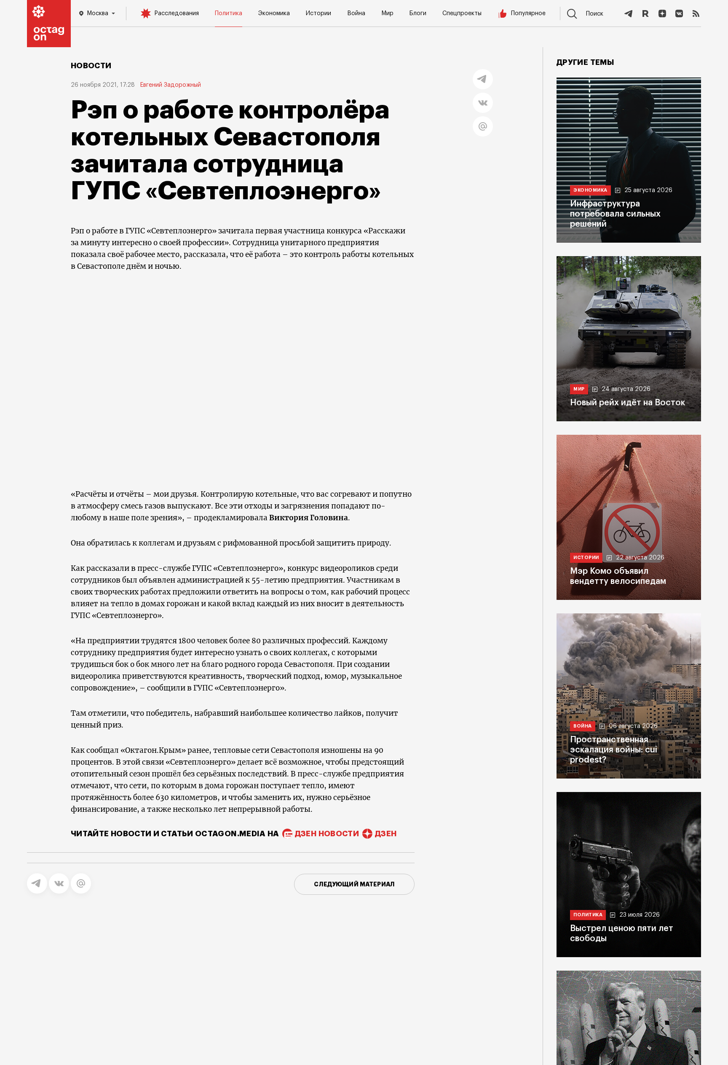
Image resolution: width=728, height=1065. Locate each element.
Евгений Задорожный (170, 85)
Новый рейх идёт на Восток (627, 403)
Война (356, 13)
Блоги (418, 13)
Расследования (176, 13)
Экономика (274, 13)
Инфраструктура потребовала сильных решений (615, 214)
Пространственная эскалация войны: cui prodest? (613, 750)
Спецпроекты (462, 13)
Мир (387, 13)
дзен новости (327, 834)
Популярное (528, 13)
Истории (318, 13)
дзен (385, 834)
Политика (228, 13)
